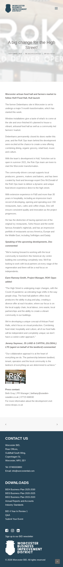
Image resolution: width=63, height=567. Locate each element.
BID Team (51, 54)
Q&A (7, 515)
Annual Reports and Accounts (19, 501)
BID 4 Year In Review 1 (16, 511)
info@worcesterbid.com (23, 471)
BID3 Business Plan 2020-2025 (20, 493)
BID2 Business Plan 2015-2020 (20, 497)
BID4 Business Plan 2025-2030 (20, 489)
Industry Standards (14, 505)
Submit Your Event (14, 519)
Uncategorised (34, 54)
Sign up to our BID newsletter (19, 536)
